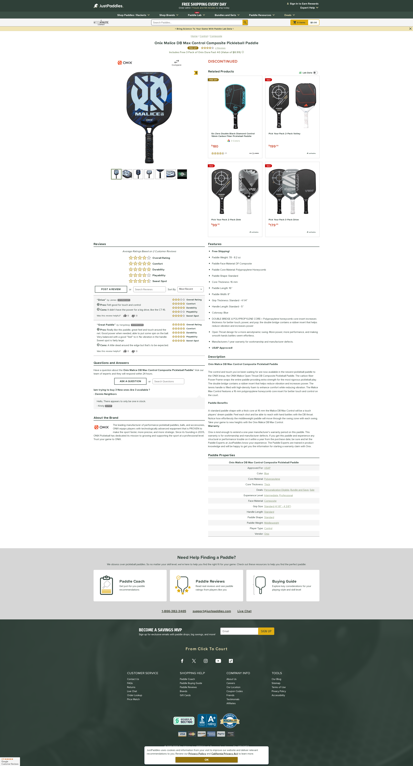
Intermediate (271, 495)
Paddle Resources (260, 15)
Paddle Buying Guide (191, 683)
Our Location (233, 687)
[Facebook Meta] (182, 661)
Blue (266, 473)
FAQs (130, 683)
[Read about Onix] (125, 63)
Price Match (133, 699)
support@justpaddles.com (212, 611)
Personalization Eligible (276, 490)
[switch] (308, 72)
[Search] (245, 22)
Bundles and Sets (225, 15)
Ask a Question (130, 381)
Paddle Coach (187, 679)
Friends (230, 695)
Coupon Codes (235, 691)
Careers (231, 683)
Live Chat (244, 611)
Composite (270, 501)
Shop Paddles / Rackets (131, 15)
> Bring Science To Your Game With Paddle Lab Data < (204, 28)
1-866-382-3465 (174, 611)
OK (207, 759)
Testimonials (233, 699)
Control (268, 528)
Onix (266, 534)
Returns (131, 687)
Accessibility (278, 695)
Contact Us (133, 679)
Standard (269, 512)
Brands (183, 691)
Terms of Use (279, 687)
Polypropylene (272, 479)
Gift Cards (185, 695)
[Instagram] (206, 661)
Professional (286, 495)
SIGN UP (266, 631)
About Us (232, 679)
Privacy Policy (197, 754)
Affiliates (231, 703)
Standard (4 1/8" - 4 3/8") (277, 506)
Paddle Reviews (188, 687)
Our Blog (276, 679)
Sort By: (172, 289)
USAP (267, 468)
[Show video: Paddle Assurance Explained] (182, 174)
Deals (287, 15)
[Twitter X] (194, 661)
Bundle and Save (299, 490)
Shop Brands (167, 15)
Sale (312, 490)
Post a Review (111, 289)
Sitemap (276, 683)
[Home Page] (108, 6)
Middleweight (271, 523)
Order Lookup (134, 695)
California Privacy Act (224, 754)
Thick (267, 484)
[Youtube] (218, 661)
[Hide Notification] (410, 28)
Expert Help (307, 7)
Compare (176, 65)
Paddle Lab (194, 14)
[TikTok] (231, 661)
